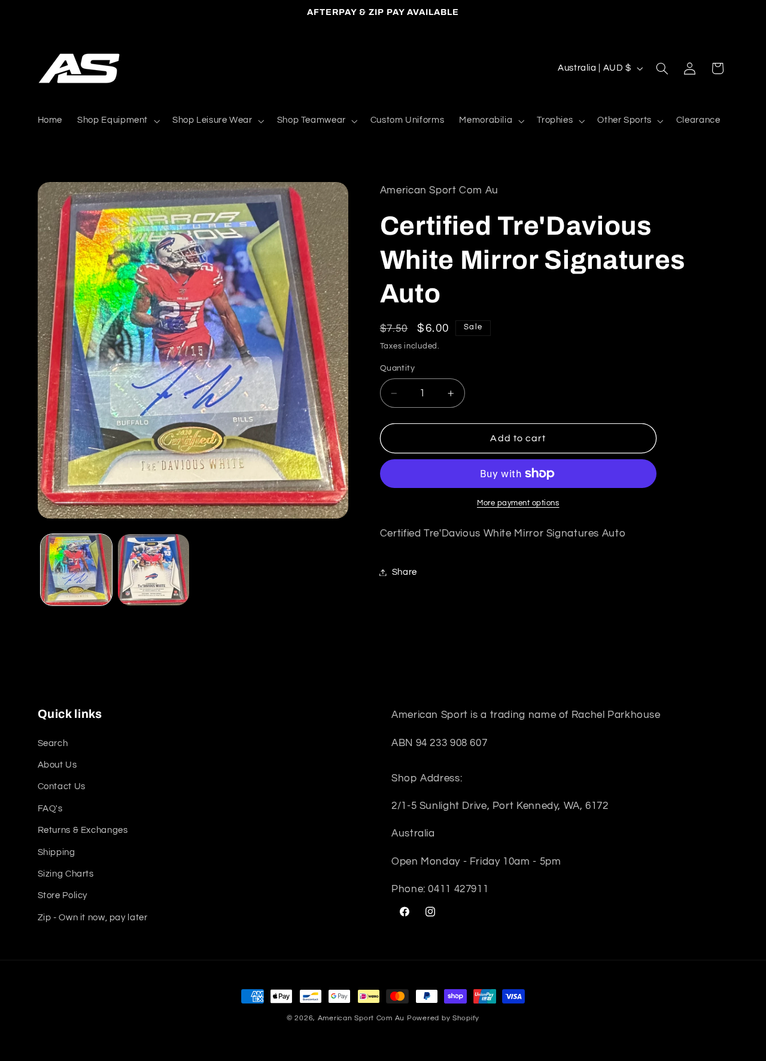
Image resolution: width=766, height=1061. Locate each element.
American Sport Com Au (361, 1018)
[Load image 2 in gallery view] (153, 569)
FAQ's (50, 808)
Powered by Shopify (443, 1018)
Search (53, 743)
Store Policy (63, 895)
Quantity (397, 369)
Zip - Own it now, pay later (93, 917)
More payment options (518, 503)
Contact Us (62, 786)
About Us (57, 764)
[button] (117, 121)
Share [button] (404, 572)
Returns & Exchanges (83, 830)
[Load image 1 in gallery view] (76, 569)
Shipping (56, 852)
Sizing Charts (66, 873)
